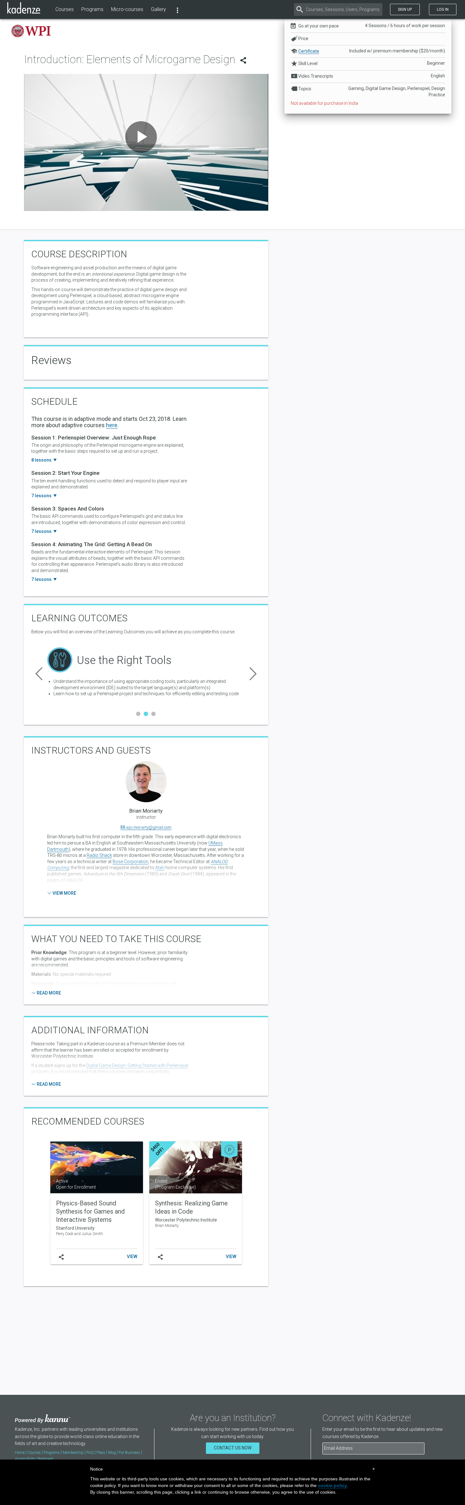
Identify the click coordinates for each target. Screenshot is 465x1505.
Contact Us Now (232, 1447)
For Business (129, 1452)
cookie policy (332, 1485)
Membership (73, 1452)
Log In (443, 9)
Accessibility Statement (34, 1459)
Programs (92, 9)
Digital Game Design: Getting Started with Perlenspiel (137, 1065)
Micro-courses (127, 9)
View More (64, 893)
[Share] (243, 62)
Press (100, 1452)
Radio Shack (99, 855)
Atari (159, 867)
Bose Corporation (130, 861)
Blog (112, 1452)
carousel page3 (153, 714)
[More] (177, 9)
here (111, 425)
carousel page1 (138, 714)
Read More (48, 992)
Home (20, 1452)
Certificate (308, 51)
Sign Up (405, 9)
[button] (38, 673)
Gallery (158, 9)
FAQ (90, 1452)
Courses (64, 9)
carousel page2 (146, 714)
